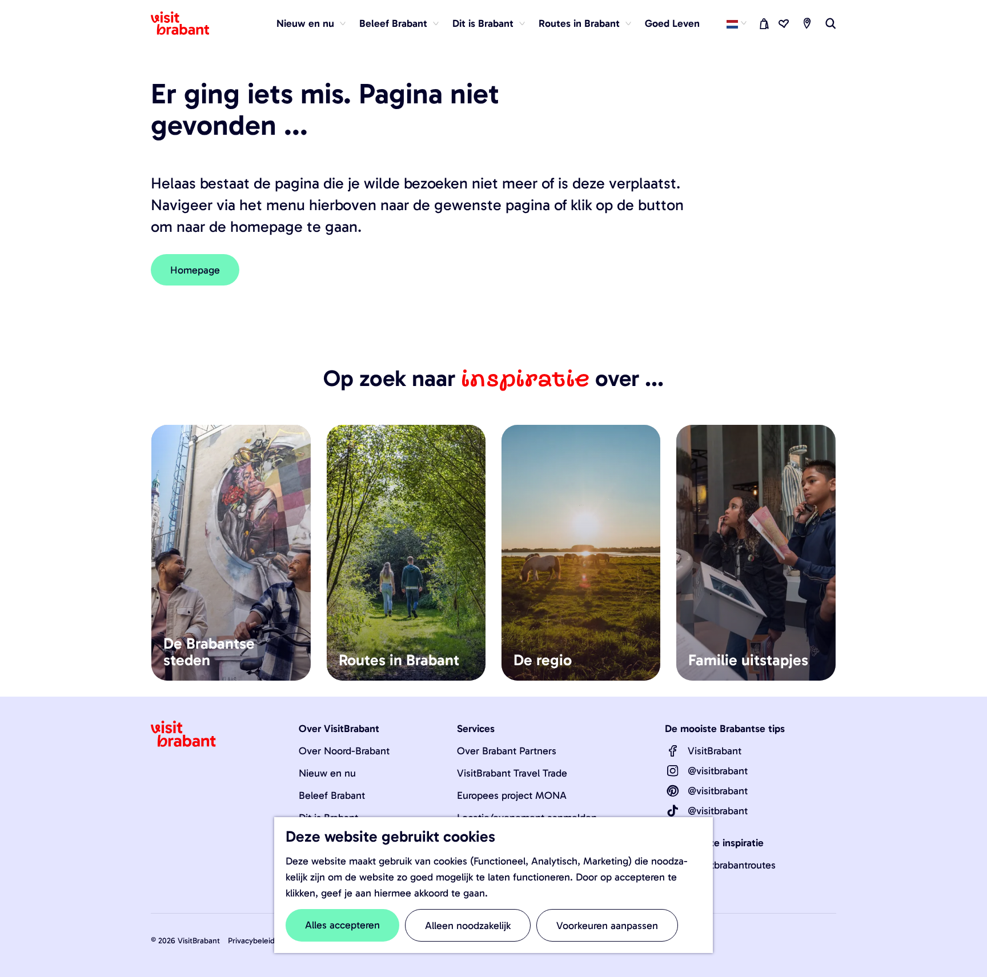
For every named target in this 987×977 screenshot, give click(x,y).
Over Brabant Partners (506, 751)
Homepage (195, 270)
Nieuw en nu (327, 773)
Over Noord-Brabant (344, 751)
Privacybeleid (251, 941)
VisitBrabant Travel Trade (512, 773)
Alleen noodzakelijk (468, 925)
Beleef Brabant (332, 795)
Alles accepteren (342, 925)
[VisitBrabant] (673, 751)
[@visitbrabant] (673, 771)
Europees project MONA (512, 795)
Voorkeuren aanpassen (607, 925)
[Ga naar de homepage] (187, 23)
